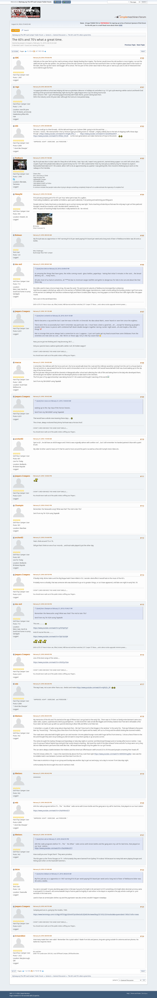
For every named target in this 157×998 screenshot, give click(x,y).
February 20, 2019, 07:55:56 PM (42, 57)
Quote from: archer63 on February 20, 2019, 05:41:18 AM (54, 316)
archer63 (19, 439)
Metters (18, 716)
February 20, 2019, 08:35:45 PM (42, 87)
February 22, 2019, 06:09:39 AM (42, 936)
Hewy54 (18, 194)
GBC (17, 57)
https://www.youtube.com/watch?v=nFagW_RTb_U (58, 134)
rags (17, 87)
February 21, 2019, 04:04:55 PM (42, 654)
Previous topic (130, 45)
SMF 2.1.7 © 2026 (15, 993)
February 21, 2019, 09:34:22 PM (42, 773)
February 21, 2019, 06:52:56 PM (42, 684)
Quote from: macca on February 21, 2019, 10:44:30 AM (53, 401)
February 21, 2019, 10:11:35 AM (42, 311)
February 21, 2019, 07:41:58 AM (42, 194)
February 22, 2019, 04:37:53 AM (42, 906)
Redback (19, 158)
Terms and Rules (136, 993)
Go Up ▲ (144, 993)
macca (18, 362)
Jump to (115, 980)
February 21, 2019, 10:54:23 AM (42, 396)
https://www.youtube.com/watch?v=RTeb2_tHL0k (50, 136)
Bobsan (18, 235)
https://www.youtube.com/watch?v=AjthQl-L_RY (94, 687)
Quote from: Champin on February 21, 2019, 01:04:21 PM (54, 608)
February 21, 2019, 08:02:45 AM (42, 235)
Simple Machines (25, 993)
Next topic (141, 45)
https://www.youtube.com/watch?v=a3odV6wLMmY (98, 134)
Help (128, 993)
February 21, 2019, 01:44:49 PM (42, 537)
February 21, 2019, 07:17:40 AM (42, 158)
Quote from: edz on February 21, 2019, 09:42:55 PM (52, 839)
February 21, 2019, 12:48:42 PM (42, 476)
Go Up (14, 971)
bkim (17, 869)
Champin (19, 505)
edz (16, 126)
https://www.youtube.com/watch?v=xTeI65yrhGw (51, 662)
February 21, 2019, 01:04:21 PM (42, 505)
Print (143, 51)
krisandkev (20, 936)
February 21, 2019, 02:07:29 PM (42, 574)
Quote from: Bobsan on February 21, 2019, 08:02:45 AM (53, 874)
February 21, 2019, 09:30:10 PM (42, 716)
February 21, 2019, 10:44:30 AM (42, 362)
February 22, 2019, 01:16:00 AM (42, 869)
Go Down (15, 51)
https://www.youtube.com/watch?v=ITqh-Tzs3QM (50, 636)
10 (43, 51)
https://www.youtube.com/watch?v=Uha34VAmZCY (51, 811)
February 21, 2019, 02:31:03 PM (42, 604)
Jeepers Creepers (22, 311)
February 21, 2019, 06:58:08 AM (42, 126)
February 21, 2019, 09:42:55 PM (42, 802)
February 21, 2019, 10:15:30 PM (42, 834)
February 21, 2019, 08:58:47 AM (42, 264)
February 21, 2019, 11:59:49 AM (42, 439)
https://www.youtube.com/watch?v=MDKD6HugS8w (112, 754)
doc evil (18, 264)
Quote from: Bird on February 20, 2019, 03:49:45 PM (52, 269)
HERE (120, 25)
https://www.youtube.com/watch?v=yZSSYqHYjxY (50, 628)
